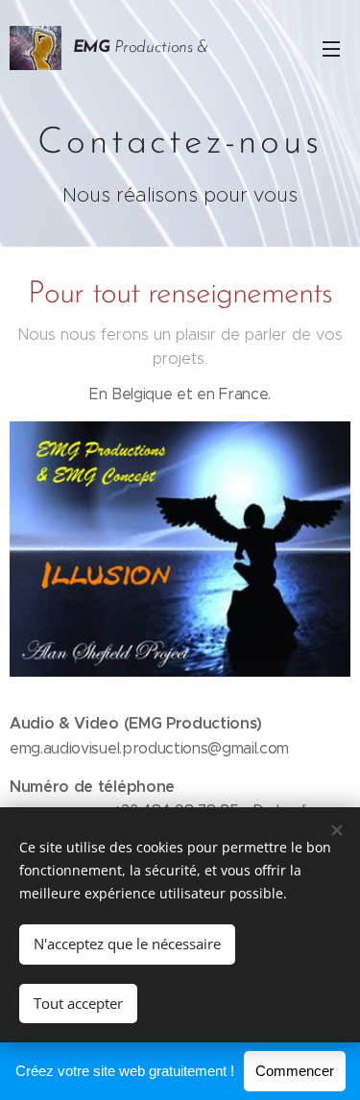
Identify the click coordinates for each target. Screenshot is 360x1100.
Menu (331, 48)
